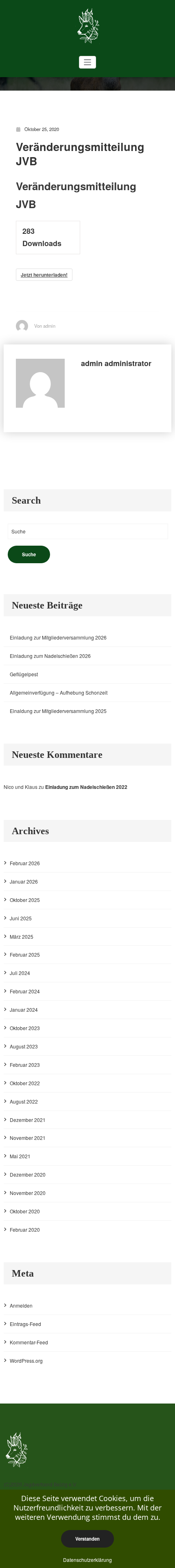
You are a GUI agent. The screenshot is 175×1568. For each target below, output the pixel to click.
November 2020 (28, 1192)
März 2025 (21, 936)
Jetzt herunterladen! (44, 274)
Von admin (44, 326)
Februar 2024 (25, 991)
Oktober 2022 (25, 1082)
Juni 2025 (21, 918)
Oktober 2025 (25, 899)
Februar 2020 (25, 1229)
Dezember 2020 (28, 1174)
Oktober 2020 (25, 1211)
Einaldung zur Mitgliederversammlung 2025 (58, 710)
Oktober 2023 (25, 1027)
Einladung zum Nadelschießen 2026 (50, 655)
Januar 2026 (24, 881)
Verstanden (87, 1538)
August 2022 (24, 1101)
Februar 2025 (25, 954)
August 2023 (24, 1046)
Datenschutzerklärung (87, 1559)
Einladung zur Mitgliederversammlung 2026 (58, 637)
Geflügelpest (24, 674)
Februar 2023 (25, 1064)
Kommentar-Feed (29, 1342)
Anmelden (21, 1305)
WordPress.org (26, 1360)
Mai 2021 (20, 1156)
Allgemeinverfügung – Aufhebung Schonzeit (58, 692)
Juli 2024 (20, 972)
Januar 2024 (24, 1009)
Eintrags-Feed (25, 1323)
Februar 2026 (25, 863)
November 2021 (28, 1137)
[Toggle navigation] (87, 62)
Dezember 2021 (28, 1119)
